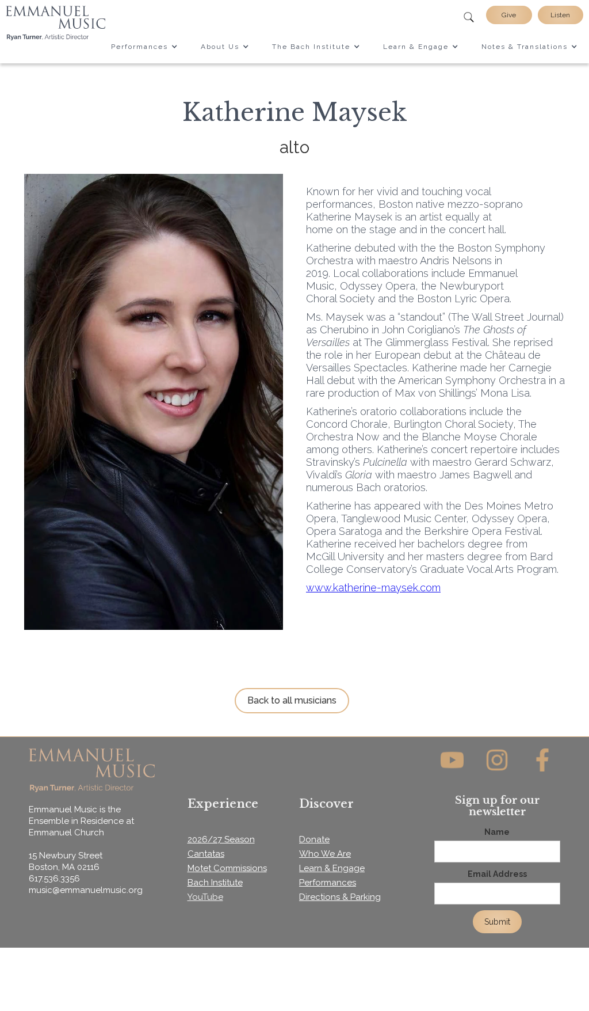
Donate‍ (314, 839)
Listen (560, 15)
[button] (144, 46)
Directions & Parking (340, 897)
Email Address (497, 874)
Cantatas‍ (206, 854)
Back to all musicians (291, 700)
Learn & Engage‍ (332, 868)
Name (497, 832)
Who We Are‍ (325, 854)
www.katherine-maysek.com (373, 587)
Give (509, 15)
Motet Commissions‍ (227, 868)
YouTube (205, 897)
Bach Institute (215, 882)
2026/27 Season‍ (221, 839)
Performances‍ (327, 882)
